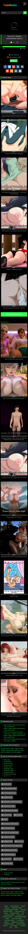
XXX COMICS (19, 859)
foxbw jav (3, 322)
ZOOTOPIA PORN (7, 863)
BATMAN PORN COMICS (8, 748)
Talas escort (7, 759)
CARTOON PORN (7, 797)
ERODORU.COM (8, 768)
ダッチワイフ (7, 775)
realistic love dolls (8, 772)
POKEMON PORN (7, 841)
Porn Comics (20, 841)
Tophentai (16, 54)
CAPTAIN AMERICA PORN (9, 788)
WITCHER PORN (17, 918)
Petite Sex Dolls (5, 882)
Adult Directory (21, 930)
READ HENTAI (14, 906)
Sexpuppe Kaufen (15, 882)
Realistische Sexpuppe (10, 774)
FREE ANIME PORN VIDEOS (10, 810)
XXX (7, 322)
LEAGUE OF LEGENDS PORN (10, 832)
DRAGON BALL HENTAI (12, 750)
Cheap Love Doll (8, 765)
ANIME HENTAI (7, 784)
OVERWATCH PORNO (8, 837)
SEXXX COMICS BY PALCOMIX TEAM (12, 845)
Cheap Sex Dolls (8, 873)
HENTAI (14, 60)
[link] (17, 42)
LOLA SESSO (7, 761)
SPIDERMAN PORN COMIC (10, 850)
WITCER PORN (7, 859)
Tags (16, 927)
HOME (6, 906)
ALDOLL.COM (7, 767)
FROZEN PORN (7, 815)
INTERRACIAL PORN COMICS (10, 823)
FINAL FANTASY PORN (9, 806)
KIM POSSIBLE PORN (8, 828)
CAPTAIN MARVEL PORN (9, 793)
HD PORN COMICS (16, 752)
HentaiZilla (7, 874)
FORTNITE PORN (9, 770)
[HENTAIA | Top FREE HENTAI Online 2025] (11, 5)
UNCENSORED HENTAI (9, 854)
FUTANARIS (19, 815)
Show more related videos (14, 314)
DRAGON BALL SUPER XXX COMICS (12, 801)
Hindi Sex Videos (8, 763)
